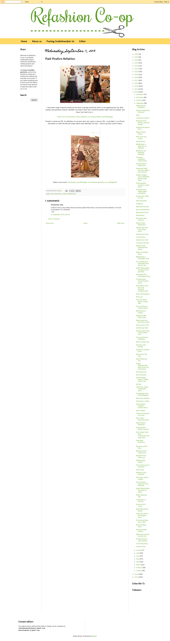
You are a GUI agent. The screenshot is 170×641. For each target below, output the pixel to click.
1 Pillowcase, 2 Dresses (141, 500)
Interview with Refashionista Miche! (141, 247)
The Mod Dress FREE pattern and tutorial (141, 191)
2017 (136, 80)
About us (37, 41)
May (138, 559)
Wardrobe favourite (142, 207)
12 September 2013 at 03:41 (60, 214)
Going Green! (140, 141)
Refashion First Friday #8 (141, 473)
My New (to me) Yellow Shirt (141, 452)
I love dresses (140, 237)
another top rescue (142, 234)
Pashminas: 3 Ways (142, 401)
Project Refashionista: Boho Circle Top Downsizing (142, 366)
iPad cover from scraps (141, 137)
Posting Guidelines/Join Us (60, 41)
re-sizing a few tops (142, 243)
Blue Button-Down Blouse (142, 510)
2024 (136, 60)
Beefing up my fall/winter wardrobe (141, 152)
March (138, 565)
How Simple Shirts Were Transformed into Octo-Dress (142, 434)
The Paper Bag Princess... (141, 219)
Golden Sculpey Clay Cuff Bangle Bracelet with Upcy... (142, 177)
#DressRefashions (56, 194)
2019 (136, 74)
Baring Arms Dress (142, 212)
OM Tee (138, 384)
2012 (136, 574)
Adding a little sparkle (140, 461)
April (138, 562)
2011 (136, 577)
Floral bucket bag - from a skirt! (142, 521)
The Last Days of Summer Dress (142, 307)
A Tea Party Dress (142, 544)
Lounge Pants (140, 546)
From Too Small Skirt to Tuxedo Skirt (142, 301)
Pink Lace (139, 297)
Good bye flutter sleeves (141, 530)
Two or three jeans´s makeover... (143, 466)
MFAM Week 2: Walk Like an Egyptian (141, 146)
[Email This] (70, 191)
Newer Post (50, 223)
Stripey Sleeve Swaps (141, 133)
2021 (136, 69)
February (139, 568)
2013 (136, 92)
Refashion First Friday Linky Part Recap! (142, 122)
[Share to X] (75, 191)
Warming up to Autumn (141, 312)
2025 (136, 57)
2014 (136, 89)
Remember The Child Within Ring (143, 275)
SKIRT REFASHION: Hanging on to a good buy (143, 270)
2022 (136, 66)
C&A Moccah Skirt (142, 328)
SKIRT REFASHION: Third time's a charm (143, 490)
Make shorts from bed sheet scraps (142, 321)
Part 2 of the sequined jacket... (143, 419)
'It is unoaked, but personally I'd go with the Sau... (142, 263)
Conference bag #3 (142, 118)
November (140, 97)
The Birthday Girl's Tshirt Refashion (142, 394)
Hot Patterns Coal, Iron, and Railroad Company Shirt (142, 288)
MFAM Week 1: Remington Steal (142, 258)
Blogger (94, 636)
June (138, 556)
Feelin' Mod (140, 470)
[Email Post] (66, 190)
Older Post (120, 223)
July (137, 553)
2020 (136, 71)
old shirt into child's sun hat (142, 197)
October (139, 100)
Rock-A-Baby (140, 410)
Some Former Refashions (141, 224)
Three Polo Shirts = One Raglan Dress (142, 515)
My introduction (141, 375)
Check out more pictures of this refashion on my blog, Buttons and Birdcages (85, 117)
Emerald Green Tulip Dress (141, 164)
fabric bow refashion (143, 398)
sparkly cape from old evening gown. (142, 229)
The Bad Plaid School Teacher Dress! (142, 281)
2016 (136, 83)
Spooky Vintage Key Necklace (143, 111)
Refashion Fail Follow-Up (141, 456)
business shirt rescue (140, 505)
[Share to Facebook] (77, 191)
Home (24, 41)
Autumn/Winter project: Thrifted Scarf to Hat (142, 379)
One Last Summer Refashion (142, 338)
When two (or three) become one (142, 535)
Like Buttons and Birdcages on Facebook (82, 182)
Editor (82, 41)
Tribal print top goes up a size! (142, 414)
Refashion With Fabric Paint (141, 316)
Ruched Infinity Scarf (141, 526)
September (140, 103)
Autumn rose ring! (142, 240)
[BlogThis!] (72, 191)
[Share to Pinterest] (80, 191)
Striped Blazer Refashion (141, 106)
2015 (136, 86)
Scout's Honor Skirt (142, 325)
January (139, 570)
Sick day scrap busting (141, 346)
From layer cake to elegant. (142, 478)
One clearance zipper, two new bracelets (142, 484)
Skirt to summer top (142, 342)
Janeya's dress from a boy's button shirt (142, 332)
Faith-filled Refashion (140, 441)
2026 (136, 54)
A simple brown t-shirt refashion (142, 540)
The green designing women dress (141, 159)
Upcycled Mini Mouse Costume (142, 428)
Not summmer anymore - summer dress (141, 406)
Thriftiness (139, 204)
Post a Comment (53, 219)
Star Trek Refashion (142, 210)
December (140, 94)
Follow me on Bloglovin (108, 182)
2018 (136, 77)
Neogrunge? (140, 215)
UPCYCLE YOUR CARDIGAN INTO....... (142, 389)
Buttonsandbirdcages (69, 194)
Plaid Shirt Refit (141, 201)
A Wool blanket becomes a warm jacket (142, 185)
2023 (136, 63)
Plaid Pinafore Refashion (141, 424)
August (138, 550)
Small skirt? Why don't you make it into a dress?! (142, 170)
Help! (138, 115)
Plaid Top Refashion (143, 294)
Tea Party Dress (141, 372)
